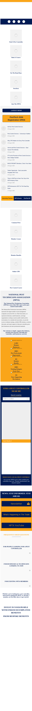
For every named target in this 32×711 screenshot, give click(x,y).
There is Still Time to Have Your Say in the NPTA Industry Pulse (18, 179)
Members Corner (7, 631)
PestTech (5, 660)
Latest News (6, 688)
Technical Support (7, 640)
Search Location (16, 395)
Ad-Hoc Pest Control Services (15, 126)
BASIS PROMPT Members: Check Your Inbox (19, 163)
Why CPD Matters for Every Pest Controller (19, 140)
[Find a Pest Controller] (16, 541)
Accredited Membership (8, 637)
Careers (5, 691)
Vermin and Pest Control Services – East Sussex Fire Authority (18, 148)
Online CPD (5, 654)
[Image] (16, 35)
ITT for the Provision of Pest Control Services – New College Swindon (19, 156)
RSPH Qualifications (7, 651)
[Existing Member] (16, 576)
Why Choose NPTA (7, 674)
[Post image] (3, 128)
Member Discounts (7, 634)
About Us (5, 684)
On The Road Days (7, 657)
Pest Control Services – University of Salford (19, 133)
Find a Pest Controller (8, 668)
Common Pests (6, 671)
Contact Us (5, 694)
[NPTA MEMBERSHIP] (16, 559)
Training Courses (7, 648)
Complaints (5, 677)
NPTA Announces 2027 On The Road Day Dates (18, 187)
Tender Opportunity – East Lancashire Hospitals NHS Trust (17, 171)
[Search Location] (27, 399)
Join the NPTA (6, 628)
